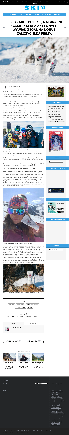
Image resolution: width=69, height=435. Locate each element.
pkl (63, 400)
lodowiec (54, 396)
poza (58, 405)
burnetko (54, 388)
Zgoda (35, 3)
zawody (53, 424)
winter (56, 420)
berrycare (11, 304)
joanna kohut (20, 304)
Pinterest (21, 316)
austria (53, 385)
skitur (53, 415)
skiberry (30, 307)
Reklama (6, 387)
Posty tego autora (34, 323)
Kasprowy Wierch (55, 394)
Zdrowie (46, 19)
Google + (28, 316)
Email (41, 316)
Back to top (49, 430)
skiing (61, 411)
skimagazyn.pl (55, 413)
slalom (57, 415)
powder (53, 405)
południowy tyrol (55, 407)
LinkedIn (35, 316)
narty (53, 400)
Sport (37, 19)
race (62, 407)
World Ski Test (46, 14)
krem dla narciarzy (20, 307)
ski (57, 411)
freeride (53, 390)
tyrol (53, 420)
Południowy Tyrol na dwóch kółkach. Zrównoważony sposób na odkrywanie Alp (38, 365)
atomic (60, 383)
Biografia (13, 323)
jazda (61, 392)
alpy (57, 383)
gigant (53, 392)
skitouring (61, 413)
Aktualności (13, 14)
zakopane (58, 422)
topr (63, 418)
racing (53, 409)
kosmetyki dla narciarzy (32, 304)
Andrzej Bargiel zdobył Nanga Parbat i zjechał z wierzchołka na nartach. (23, 365)
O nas (5, 383)
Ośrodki (36, 14)
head (57, 392)
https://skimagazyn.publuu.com (56, 121)
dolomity (59, 388)
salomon (53, 411)
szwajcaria (54, 418)
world (61, 420)
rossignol (58, 409)
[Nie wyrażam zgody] (67, 2)
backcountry (59, 385)
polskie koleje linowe (56, 403)
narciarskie (54, 398)
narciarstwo (60, 398)
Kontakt (6, 390)
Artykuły (29, 14)
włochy (53, 422)
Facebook (7, 316)
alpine (53, 383)
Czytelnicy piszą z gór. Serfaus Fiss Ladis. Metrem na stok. (34, 341)
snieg (61, 415)
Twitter (14, 316)
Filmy (21, 14)
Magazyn (57, 14)
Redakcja (6, 380)
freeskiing (59, 390)
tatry (59, 418)
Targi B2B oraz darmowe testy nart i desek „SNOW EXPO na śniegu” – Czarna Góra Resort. (13, 342)
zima (58, 424)
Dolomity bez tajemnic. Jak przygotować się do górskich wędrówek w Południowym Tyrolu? (9, 366)
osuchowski (58, 400)
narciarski (59, 396)
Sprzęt (41, 19)
